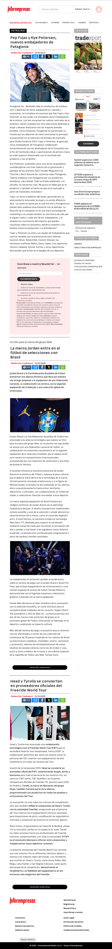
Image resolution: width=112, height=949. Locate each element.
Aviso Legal (40, 298)
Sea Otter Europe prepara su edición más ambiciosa (87, 193)
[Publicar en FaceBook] (42, 56)
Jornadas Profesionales (84, 260)
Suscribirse (88, 144)
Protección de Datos (73, 922)
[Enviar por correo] (35, 56)
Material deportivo (21, 22)
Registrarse (69, 904)
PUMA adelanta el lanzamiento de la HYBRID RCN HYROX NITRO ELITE (87, 206)
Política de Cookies (73, 926)
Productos (68, 23)
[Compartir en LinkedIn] (55, 56)
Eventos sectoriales (83, 269)
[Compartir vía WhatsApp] (62, 56)
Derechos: (47, 316)
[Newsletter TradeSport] (88, 114)
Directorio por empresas (87, 247)
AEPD (48, 324)
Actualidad (41, 23)
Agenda (82, 23)
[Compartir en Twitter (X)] (48, 56)
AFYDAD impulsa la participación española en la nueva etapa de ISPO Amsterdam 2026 (87, 178)
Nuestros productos (24, 926)
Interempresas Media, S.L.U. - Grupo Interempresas (60, 945)
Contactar (20, 918)
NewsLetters (70, 908)
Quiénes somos (22, 930)
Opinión (55, 23)
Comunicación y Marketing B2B (88, 266)
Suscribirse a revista (73, 912)
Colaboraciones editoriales (76, 930)
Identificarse (70, 900)
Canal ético (20, 922)
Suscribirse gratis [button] (80, 9)
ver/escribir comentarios (40, 667)
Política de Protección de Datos (27, 326)
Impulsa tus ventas (82, 263)
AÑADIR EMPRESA (28, 940)
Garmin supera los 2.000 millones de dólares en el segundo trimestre (86, 162)
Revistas (93, 23)
